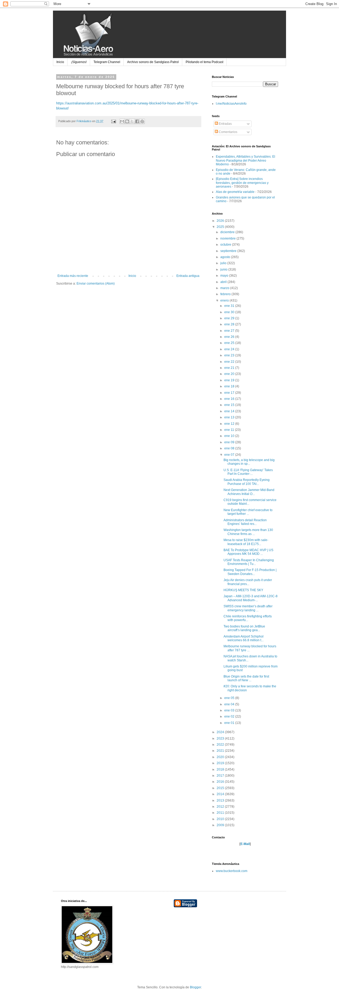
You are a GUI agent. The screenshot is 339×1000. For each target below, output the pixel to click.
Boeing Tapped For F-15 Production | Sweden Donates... (250, 572)
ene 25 (229, 343)
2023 (221, 738)
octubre (226, 244)
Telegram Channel (106, 62)
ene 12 (229, 424)
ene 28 (229, 324)
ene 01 (229, 723)
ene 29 (229, 318)
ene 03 (229, 710)
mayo (224, 275)
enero (225, 300)
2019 (221, 763)
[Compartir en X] (132, 121)
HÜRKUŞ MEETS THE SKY (243, 590)
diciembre (227, 232)
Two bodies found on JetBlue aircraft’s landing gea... (244, 628)
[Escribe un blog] (127, 121)
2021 (221, 751)
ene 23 (229, 355)
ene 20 (229, 374)
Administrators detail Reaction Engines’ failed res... (245, 522)
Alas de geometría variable (235, 192)
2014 (221, 794)
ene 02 (229, 716)
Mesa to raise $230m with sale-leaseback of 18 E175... (246, 542)
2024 (221, 732)
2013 (221, 800)
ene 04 (229, 704)
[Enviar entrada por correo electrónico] (113, 121)
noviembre (228, 238)
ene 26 (229, 337)
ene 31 (229, 306)
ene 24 (229, 349)
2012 (221, 806)
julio (223, 263)
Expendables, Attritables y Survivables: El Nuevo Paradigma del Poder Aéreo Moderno (245, 160)
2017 (221, 775)
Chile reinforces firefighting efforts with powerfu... (248, 618)
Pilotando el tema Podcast (204, 62)
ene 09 (229, 442)
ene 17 (229, 393)
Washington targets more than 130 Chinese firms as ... (248, 532)
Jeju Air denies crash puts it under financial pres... (248, 582)
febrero (225, 294)
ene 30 (229, 312)
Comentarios (227, 132)
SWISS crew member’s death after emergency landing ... (248, 608)
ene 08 (229, 448)
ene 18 (229, 386)
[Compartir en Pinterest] (142, 121)
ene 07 (229, 455)
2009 (221, 825)
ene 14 (229, 411)
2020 (221, 757)
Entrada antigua (187, 276)
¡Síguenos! (79, 62)
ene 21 (229, 368)
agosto (225, 257)
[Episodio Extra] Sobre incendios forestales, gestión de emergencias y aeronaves (242, 182)
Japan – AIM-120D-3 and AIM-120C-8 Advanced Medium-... (251, 598)
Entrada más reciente (72, 276)
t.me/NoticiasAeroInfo (231, 103)
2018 (221, 769)
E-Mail (245, 844)
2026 (221, 221)
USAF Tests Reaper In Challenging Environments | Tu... (249, 562)
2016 (221, 782)
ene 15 (229, 405)
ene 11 (229, 430)
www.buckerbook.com (231, 871)
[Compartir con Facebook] (137, 121)
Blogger (195, 987)
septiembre (228, 251)
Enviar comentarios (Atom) (96, 283)
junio (224, 269)
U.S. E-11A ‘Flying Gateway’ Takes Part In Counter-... (248, 472)
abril (224, 282)
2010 (221, 819)
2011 (221, 813)
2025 (221, 227)
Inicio (60, 62)
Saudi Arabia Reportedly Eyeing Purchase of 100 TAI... (247, 481)
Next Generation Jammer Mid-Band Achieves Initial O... (249, 491)
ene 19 (229, 380)
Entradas (225, 124)
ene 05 (229, 698)
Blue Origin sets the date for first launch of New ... (246, 678)
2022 (221, 744)
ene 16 (229, 399)
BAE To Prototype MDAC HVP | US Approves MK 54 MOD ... (248, 552)
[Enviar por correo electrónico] (122, 121)
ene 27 (229, 331)
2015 (221, 788)
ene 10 (229, 436)
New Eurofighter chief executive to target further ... (248, 512)
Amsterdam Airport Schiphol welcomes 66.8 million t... (244, 638)
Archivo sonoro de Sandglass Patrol (153, 62)
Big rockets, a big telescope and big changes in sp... (249, 462)
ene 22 (229, 362)
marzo (225, 288)
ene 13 (229, 417)
